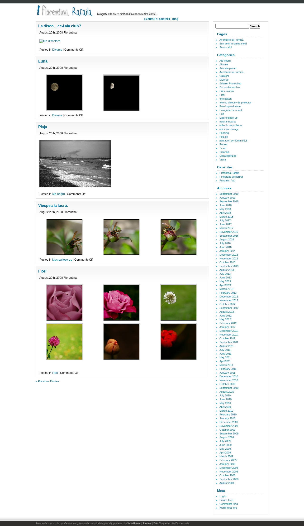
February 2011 (227, 368)
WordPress (134, 523)
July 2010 (225, 395)
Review (147, 523)
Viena (222, 159)
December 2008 (228, 467)
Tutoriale (224, 152)
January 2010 (227, 418)
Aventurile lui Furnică (231, 39)
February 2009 (228, 460)
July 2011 (224, 349)
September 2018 (228, 201)
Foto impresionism (230, 106)
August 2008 (226, 483)
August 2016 (226, 239)
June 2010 (225, 399)
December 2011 (228, 330)
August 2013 (226, 269)
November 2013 (228, 258)
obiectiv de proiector (231, 125)
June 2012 (225, 315)
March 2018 (226, 216)
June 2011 (225, 353)
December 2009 (228, 422)
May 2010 (225, 403)
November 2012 (228, 300)
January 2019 (227, 197)
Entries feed (226, 500)
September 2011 (228, 342)
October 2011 (227, 338)
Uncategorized (227, 155)
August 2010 (226, 391)
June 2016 (225, 247)
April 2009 (225, 452)
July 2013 (225, 273)
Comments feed (228, 503)
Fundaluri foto (227, 180)
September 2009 (228, 433)
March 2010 (226, 410)
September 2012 (228, 308)
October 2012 (227, 304)
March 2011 (226, 365)
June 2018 (225, 205)
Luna (43, 61)
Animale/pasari (227, 68)
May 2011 (225, 357)
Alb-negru (58, 194)
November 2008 (228, 471)
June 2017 (225, 224)
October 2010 (227, 384)
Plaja (42, 127)
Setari (222, 148)
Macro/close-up (62, 259)
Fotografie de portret (231, 176)
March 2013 (226, 288)
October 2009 (227, 429)
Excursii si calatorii (157, 19)
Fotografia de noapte (231, 110)
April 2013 (225, 285)
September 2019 (228, 193)
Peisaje (223, 136)
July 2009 (225, 441)
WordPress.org (228, 507)
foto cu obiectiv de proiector (235, 102)
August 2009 (226, 437)
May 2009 (225, 448)
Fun (221, 113)
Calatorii (224, 75)
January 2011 (227, 372)
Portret (223, 144)
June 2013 (225, 277)
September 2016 (228, 235)
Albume (223, 64)
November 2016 (228, 231)
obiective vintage (229, 129)
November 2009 (228, 425)
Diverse (57, 49)
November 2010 (228, 380)
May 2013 (225, 281)
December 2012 (228, 296)
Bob (155, 523)
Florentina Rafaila (229, 172)
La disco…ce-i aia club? (59, 26)
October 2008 (227, 475)
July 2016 (225, 243)
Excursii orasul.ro (229, 87)
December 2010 (228, 376)
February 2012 (228, 323)
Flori (42, 271)
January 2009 (227, 464)
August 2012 (226, 311)
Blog (175, 19)
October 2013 (227, 262)
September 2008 (228, 479)
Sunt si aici (225, 47)
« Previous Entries (47, 381)
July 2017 (225, 220)
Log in (222, 496)
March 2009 (226, 456)
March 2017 (226, 228)
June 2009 (225, 444)
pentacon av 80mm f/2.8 (233, 140)
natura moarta (227, 121)
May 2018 (225, 209)
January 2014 (227, 250)
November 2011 (228, 334)
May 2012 (225, 319)
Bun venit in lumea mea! (233, 43)
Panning (224, 133)
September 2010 (228, 387)
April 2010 (225, 406)
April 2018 (225, 212)
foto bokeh (225, 98)
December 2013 (228, 254)
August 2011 (226, 346)
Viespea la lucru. (53, 206)
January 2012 (227, 327)
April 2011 (225, 361)
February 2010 (228, 414)
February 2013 (228, 292)
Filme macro (226, 91)
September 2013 (228, 266)
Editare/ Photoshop (230, 83)
